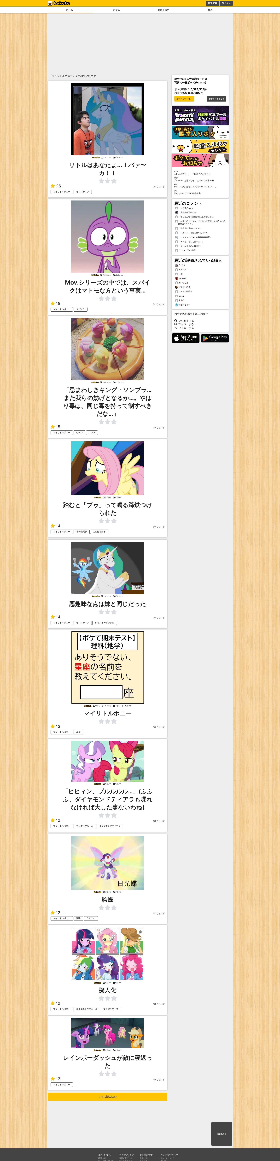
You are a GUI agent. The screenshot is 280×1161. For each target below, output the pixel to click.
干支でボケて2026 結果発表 (187, 192)
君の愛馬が (81, 531)
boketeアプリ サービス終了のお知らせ (192, 172)
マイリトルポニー (61, 191)
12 (58, 820)
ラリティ (91, 918)
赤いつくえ (183, 282)
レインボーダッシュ (104, 622)
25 (58, 186)
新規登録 (212, 3)
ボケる (116, 9)
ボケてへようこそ (216, 99)
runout (181, 296)
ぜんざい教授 (184, 287)
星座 (78, 732)
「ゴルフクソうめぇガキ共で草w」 (193, 232)
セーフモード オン (184, 99)
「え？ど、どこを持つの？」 (191, 241)
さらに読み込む (108, 1096)
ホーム (69, 9)
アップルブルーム (84, 826)
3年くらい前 (159, 527)
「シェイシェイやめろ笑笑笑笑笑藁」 (195, 237)
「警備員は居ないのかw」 (190, 228)
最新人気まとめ (126, 1158)
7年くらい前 (159, 187)
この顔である (99, 531)
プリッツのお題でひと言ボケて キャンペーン (195, 185)
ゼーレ (79, 432)
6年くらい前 (159, 304)
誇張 (78, 918)
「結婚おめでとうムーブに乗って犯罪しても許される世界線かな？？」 (201, 222)
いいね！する (185, 320)
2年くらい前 (159, 821)
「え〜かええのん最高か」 (190, 246)
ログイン (226, 3)
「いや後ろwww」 (186, 208)
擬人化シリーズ (111, 1009)
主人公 (181, 300)
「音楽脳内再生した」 (188, 212)
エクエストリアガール (86, 1009)
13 (58, 726)
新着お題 (143, 1158)
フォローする (185, 324)
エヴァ (92, 432)
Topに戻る (221, 1134)
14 (58, 526)
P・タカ (182, 265)
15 (58, 303)
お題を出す (163, 9)
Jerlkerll (182, 278)
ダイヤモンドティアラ (109, 826)
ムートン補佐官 (185, 291)
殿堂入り (102, 1158)
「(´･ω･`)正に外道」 (187, 250)
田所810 (182, 269)
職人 (210, 9)
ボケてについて (167, 1158)
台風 (180, 274)
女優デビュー (184, 304)
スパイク (80, 309)
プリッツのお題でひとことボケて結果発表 (194, 179)
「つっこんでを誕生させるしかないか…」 (196, 217)
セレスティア (82, 191)
